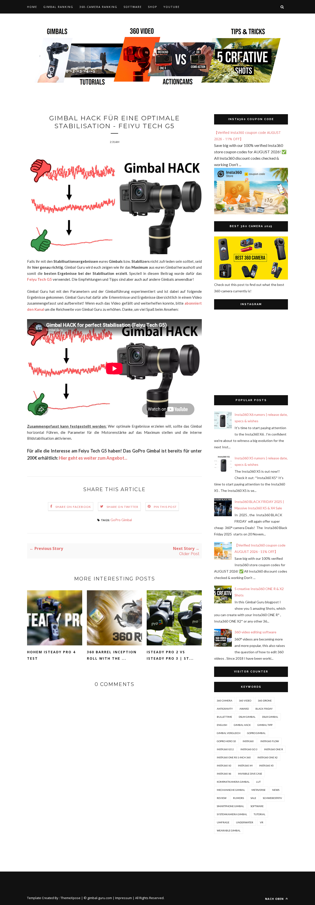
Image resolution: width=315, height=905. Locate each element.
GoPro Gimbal (121, 520)
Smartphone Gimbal (230, 806)
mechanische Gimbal (231, 789)
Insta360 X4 (245, 765)
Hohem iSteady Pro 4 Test (51, 655)
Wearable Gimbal (228, 830)
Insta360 (248, 741)
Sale (253, 797)
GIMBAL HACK (242, 724)
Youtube (171, 7)
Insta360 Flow (269, 741)
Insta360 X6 (224, 773)
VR (261, 822)
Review (221, 797)
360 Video (245, 700)
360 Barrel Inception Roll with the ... (112, 655)
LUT (258, 781)
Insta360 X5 (266, 765)
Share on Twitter (122, 507)
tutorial (259, 814)
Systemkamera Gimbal (232, 814)
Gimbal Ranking (58, 7)
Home (32, 7)
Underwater (244, 822)
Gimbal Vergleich (228, 733)
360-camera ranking (98, 7)
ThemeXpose (70, 898)
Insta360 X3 (224, 765)
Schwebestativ (272, 797)
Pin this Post (165, 507)
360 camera (224, 700)
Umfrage (223, 822)
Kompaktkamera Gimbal (233, 781)
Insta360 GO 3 (248, 749)
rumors (238, 797)
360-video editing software (255, 632)
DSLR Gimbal (270, 716)
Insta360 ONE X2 (267, 757)
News (275, 789)
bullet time (224, 716)
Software (133, 7)
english (222, 724)
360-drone (265, 700)
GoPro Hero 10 (226, 741)
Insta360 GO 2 (225, 749)
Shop (152, 7)
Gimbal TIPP (264, 724)
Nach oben (275, 899)
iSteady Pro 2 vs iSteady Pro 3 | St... (170, 655)
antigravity (225, 708)
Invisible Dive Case (250, 773)
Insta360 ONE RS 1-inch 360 (234, 757)
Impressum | (125, 898)
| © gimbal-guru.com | (97, 898)
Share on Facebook (73, 507)
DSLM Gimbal (247, 716)
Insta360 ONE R (273, 749)
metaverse (259, 789)
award (244, 708)
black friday (264, 708)
